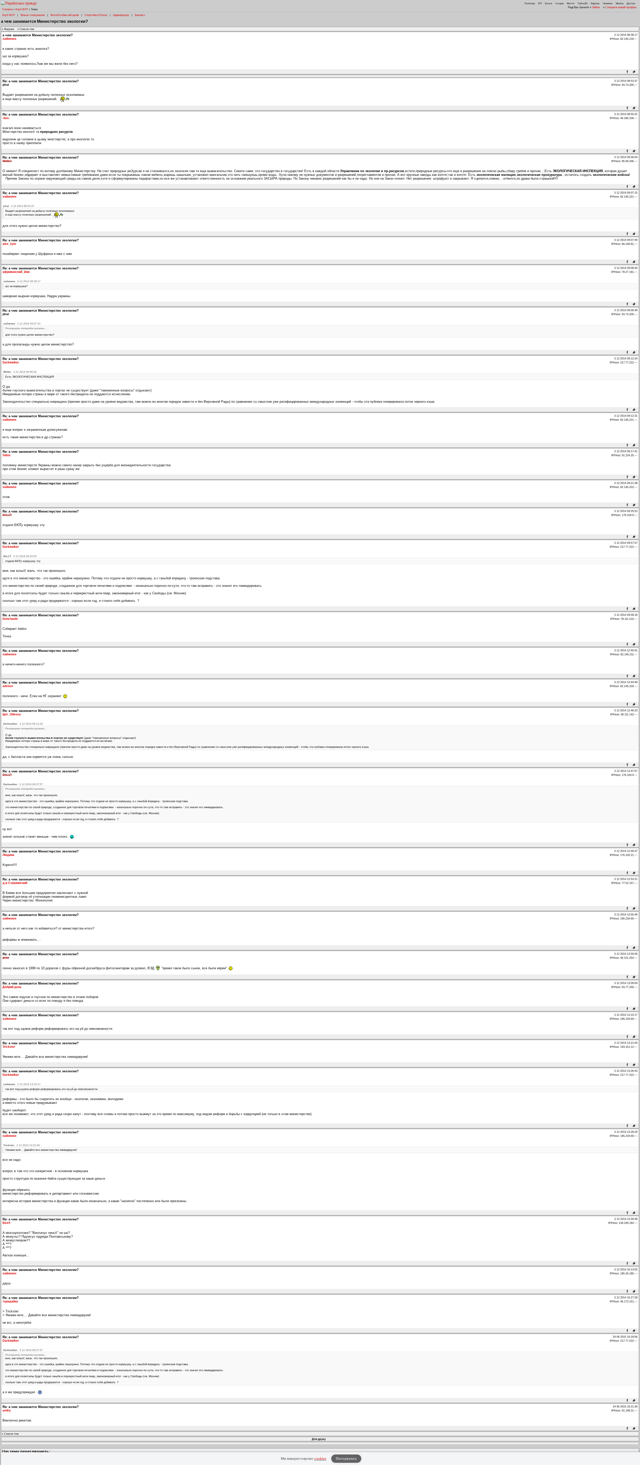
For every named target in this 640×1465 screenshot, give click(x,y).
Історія (560, 3)
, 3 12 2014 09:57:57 (23, 784)
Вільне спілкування (32, 15)
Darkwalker (10, 362)
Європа (595, 3)
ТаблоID (583, 3)
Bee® (6, 1223)
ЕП (540, 3)
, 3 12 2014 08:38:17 (21, 281)
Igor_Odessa (11, 714)
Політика (529, 3)
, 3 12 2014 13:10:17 (21, 1084)
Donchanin (10, 619)
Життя (570, 3)
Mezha (620, 3)
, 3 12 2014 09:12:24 (23, 723)
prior (5, 957)
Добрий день (12, 987)
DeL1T (7, 515)
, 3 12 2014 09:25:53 (19, 556)
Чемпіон (607, 3)
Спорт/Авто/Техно (95, 15)
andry (6, 1410)
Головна (7, 9)
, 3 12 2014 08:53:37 (18, 206)
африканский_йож (16, 272)
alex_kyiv (9, 244)
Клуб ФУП (22, 9)
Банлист (140, 15)
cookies (320, 1458)
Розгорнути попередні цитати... (25, 328)
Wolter (7, 161)
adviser (7, 686)
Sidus (6, 455)
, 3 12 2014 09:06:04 (19, 371)
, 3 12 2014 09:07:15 (21, 323)
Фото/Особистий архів (64, 15)
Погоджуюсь (346, 1458)
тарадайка (10, 1301)
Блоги (548, 3)
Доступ (631, 3)
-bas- (6, 118)
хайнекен (9, 39)
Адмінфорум (121, 15)
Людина (8, 855)
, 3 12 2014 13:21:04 (21, 1145)
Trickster (8, 1047)
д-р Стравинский (14, 883)
